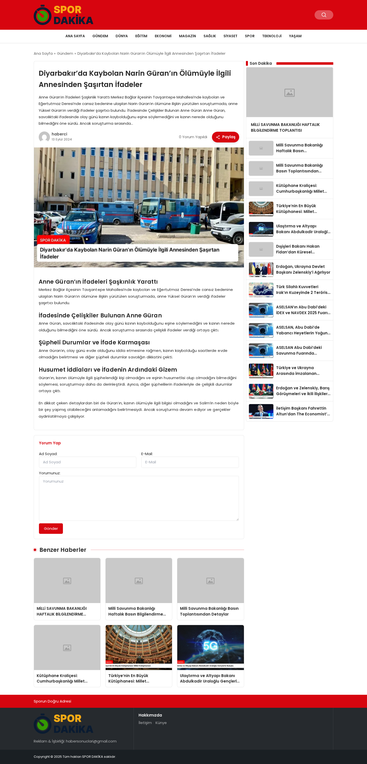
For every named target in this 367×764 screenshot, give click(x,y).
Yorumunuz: (49, 473)
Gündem (100, 35)
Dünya (122, 35)
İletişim (145, 722)
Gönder (51, 528)
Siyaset (230, 35)
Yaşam (295, 35)
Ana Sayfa (75, 35)
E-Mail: (147, 453)
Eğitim (141, 35)
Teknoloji (272, 35)
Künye (161, 722)
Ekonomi (163, 35)
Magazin (187, 35)
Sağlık (209, 35)
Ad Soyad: (48, 453)
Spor (250, 35)
